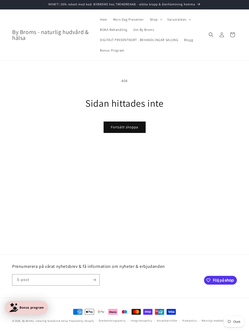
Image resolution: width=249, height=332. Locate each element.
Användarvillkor (167, 320)
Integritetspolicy (141, 320)
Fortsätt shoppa (124, 127)
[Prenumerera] (94, 280)
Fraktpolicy (189, 320)
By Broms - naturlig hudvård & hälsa (45, 321)
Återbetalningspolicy (112, 320)
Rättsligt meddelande (215, 320)
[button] (155, 19)
